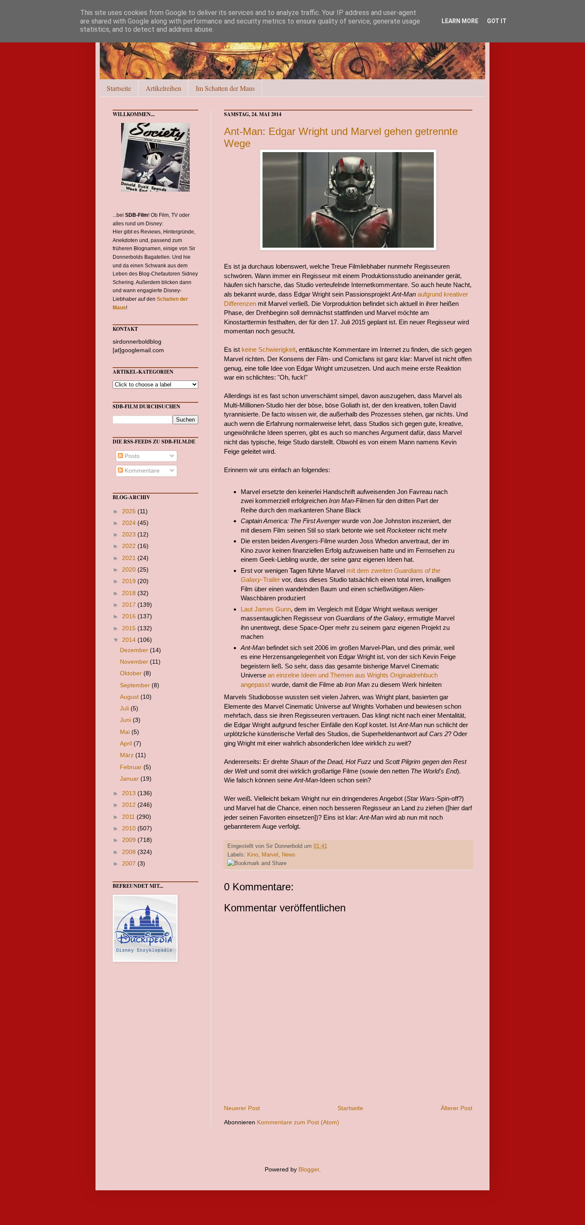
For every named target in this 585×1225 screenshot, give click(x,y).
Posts (131, 455)
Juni (126, 719)
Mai (125, 731)
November (135, 661)
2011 (129, 816)
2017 (129, 604)
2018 (129, 593)
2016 (129, 616)
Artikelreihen (163, 88)
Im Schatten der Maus (225, 88)
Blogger (308, 1169)
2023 (129, 534)
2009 (129, 839)
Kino (252, 855)
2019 (129, 581)
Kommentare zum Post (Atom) (298, 1122)
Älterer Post (456, 1108)
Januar (130, 778)
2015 (129, 628)
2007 (129, 863)
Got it (497, 21)
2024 (129, 522)
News (288, 855)
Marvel (270, 855)
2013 (129, 793)
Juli (125, 708)
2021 (129, 557)
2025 (129, 511)
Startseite (119, 88)
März (127, 755)
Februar (131, 767)
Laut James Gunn (266, 609)
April (127, 743)
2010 (129, 828)
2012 (129, 804)
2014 (129, 639)
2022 (129, 545)
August (130, 696)
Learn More (460, 21)
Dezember (135, 650)
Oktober (131, 673)
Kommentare (141, 470)
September (136, 685)
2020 (129, 569)
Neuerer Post (242, 1108)
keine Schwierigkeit (268, 349)
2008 (129, 851)
